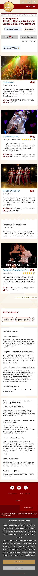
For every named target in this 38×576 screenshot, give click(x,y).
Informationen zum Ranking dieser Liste (26, 297)
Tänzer (26, 15)
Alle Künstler (4, 15)
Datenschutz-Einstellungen (19, 573)
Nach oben (28, 508)
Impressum (13, 494)
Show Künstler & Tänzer (16, 15)
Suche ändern (27, 37)
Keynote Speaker (23, 319)
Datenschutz (24, 494)
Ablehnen (19, 568)
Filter (7, 37)
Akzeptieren (19, 562)
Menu (29, 6)
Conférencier (8, 319)
